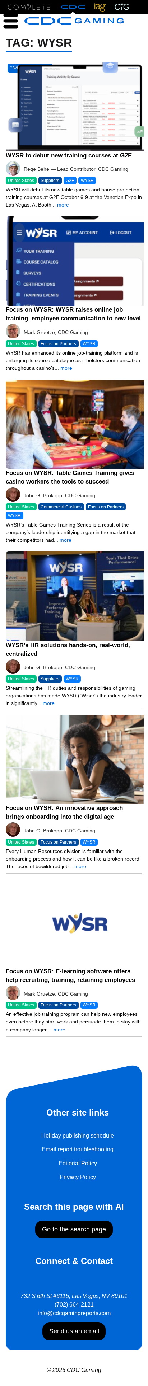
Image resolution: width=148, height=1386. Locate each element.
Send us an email (74, 1331)
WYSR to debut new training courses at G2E (69, 155)
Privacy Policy (78, 1177)
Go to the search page (74, 1229)
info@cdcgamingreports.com (74, 1313)
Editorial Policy (78, 1163)
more (63, 205)
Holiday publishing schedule (77, 1135)
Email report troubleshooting (78, 1149)
